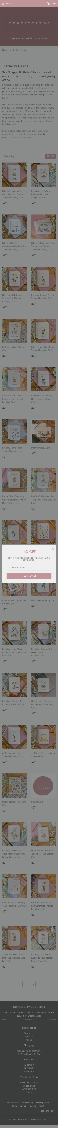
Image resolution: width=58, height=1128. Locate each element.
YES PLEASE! (29, 575)
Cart (53, 3)
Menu (8, 3)
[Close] (52, 548)
